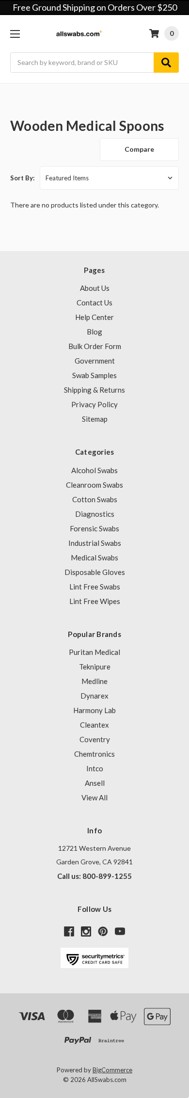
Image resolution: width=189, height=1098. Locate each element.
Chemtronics (94, 753)
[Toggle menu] (14, 33)
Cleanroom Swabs (94, 484)
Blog (94, 331)
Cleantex (94, 724)
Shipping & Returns (94, 389)
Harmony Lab (94, 710)
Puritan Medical (94, 652)
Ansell (95, 783)
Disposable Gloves (94, 572)
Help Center (94, 317)
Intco (94, 768)
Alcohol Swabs (94, 470)
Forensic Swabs (94, 528)
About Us (95, 288)
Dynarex (94, 695)
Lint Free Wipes (94, 601)
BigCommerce (112, 1070)
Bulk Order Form (94, 346)
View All (94, 797)
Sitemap (95, 418)
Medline (94, 681)
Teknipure (94, 666)
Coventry (94, 739)
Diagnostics (94, 513)
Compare (139, 149)
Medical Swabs (94, 557)
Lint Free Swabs (94, 586)
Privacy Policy (94, 404)
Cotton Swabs (94, 499)
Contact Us (94, 302)
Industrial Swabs (94, 543)
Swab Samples (94, 375)
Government (95, 360)
